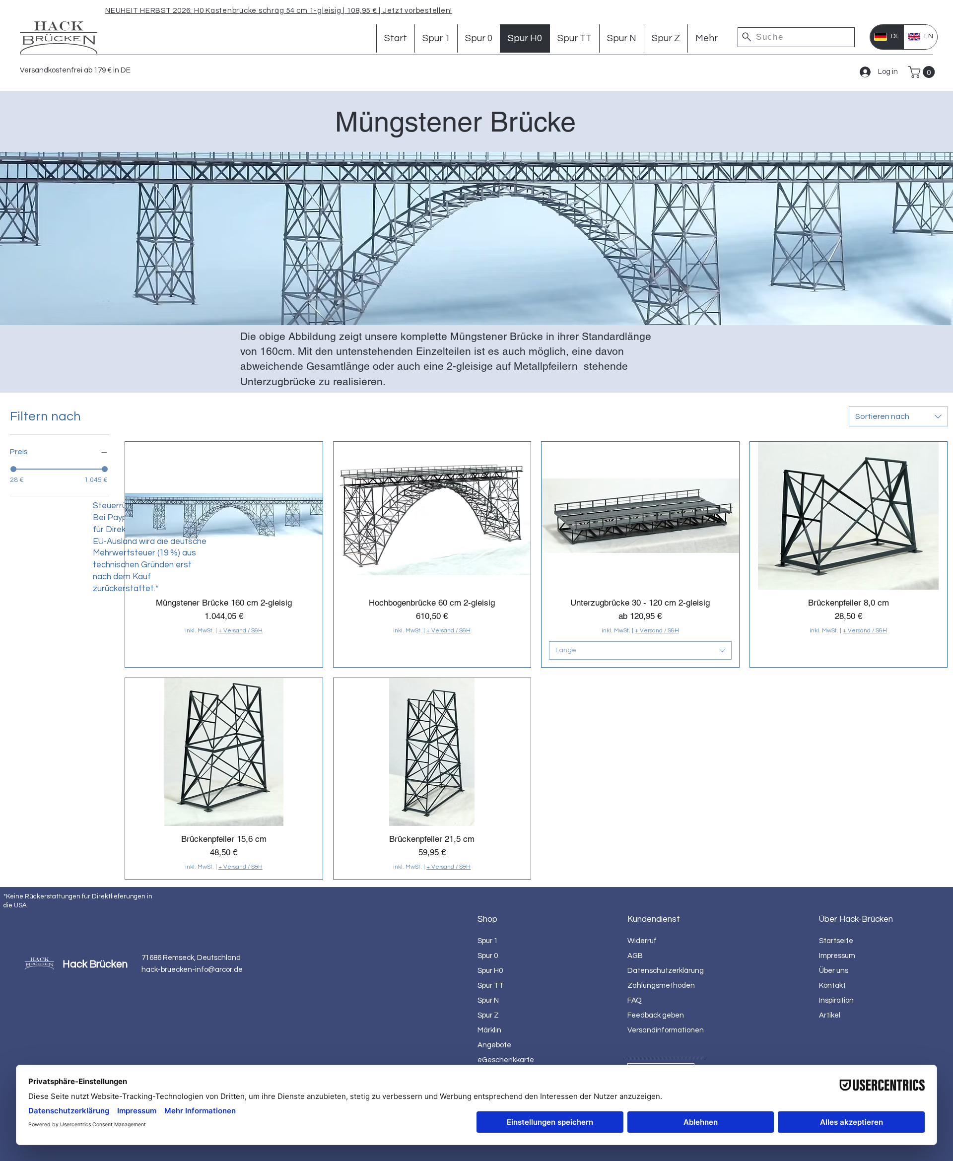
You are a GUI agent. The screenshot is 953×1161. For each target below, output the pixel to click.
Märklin (489, 1030)
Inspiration (836, 1000)
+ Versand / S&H (240, 630)
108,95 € (363, 10)
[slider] (13, 469)
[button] (923, 72)
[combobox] (898, 416)
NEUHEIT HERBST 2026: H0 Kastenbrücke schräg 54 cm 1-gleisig (223, 10)
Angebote (494, 1045)
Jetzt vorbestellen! (416, 10)
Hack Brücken (95, 964)
